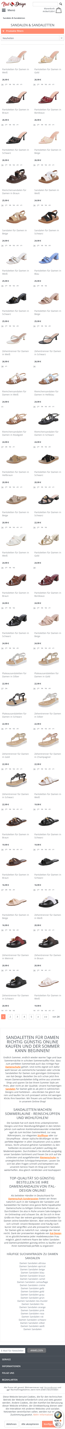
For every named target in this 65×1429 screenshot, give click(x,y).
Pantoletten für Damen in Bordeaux (47, 111)
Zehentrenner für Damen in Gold (15, 755)
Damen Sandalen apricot (32, 1266)
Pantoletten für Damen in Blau (47, 272)
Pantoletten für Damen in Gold (47, 71)
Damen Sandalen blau (32, 1272)
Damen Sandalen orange (32, 1307)
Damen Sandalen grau (32, 1294)
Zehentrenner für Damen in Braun (47, 957)
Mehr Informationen (44, 1414)
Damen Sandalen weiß (32, 1326)
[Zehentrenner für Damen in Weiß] (16, 338)
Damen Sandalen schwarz (32, 1319)
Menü (11, 10)
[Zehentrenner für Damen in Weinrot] (16, 942)
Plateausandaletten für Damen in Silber (14, 675)
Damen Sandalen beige (32, 1269)
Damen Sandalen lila (33, 1304)
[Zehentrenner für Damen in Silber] (48, 700)
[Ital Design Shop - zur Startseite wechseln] (14, 5)
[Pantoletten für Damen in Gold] (48, 56)
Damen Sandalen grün (32, 1297)
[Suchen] (61, 4)
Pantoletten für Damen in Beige (47, 151)
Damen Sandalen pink (32, 1310)
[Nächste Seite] (38, 1016)
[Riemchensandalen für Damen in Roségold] (16, 418)
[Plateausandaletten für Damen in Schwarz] (16, 700)
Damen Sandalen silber (32, 1322)
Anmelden (36, 1350)
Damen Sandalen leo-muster (32, 1300)
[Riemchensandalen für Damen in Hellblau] (48, 378)
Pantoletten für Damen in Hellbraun (15, 473)
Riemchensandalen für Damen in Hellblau (46, 393)
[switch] (58, 1424)
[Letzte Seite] (46, 1016)
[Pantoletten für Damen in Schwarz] (16, 136)
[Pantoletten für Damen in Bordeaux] (48, 96)
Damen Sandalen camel (32, 1278)
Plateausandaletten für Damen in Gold (46, 675)
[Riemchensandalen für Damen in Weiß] (16, 378)
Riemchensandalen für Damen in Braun (14, 192)
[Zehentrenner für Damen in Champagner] (48, 740)
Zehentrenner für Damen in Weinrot (15, 957)
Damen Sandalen (33, 1329)
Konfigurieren (51, 1424)
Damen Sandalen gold (32, 1291)
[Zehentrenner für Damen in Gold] (16, 740)
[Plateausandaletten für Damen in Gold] (48, 660)
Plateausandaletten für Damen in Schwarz (14, 715)
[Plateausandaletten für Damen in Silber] (16, 660)
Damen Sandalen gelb (32, 1288)
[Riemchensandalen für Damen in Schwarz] (48, 418)
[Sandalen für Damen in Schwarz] (48, 217)
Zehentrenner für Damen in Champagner (47, 755)
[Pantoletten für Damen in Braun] (16, 96)
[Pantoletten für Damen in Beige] (48, 136)
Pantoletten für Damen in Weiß (15, 71)
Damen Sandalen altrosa (33, 1263)
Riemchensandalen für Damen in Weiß (14, 393)
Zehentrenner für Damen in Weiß (15, 353)
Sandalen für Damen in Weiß (46, 192)
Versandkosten (50, 1387)
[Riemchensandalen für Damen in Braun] (16, 177)
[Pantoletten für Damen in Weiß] (16, 56)
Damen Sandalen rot (32, 1316)
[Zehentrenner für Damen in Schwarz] (48, 338)
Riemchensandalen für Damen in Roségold (14, 433)
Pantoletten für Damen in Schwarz (15, 151)
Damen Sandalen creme (32, 1285)
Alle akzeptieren (30, 1424)
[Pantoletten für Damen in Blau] (48, 257)
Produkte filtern (15, 30)
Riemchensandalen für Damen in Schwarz (46, 433)
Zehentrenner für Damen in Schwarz (47, 353)
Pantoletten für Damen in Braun (15, 111)
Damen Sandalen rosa (32, 1313)
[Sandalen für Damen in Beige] (16, 217)
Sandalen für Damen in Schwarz (46, 232)
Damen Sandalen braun (32, 1275)
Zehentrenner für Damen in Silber (47, 715)
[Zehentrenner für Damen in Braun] (48, 942)
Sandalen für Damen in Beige (14, 232)
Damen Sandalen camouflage (32, 1282)
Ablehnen (11, 1424)
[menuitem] (8, 10)
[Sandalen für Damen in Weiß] (48, 177)
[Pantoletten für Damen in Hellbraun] (16, 458)
